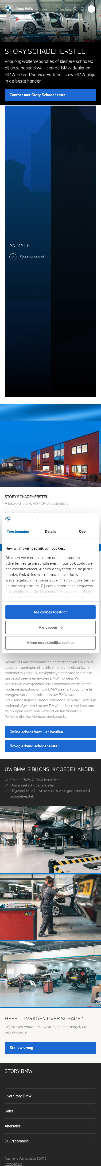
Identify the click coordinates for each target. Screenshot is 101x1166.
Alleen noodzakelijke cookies (50, 643)
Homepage (13, 19)
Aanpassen (48, 627)
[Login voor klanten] (82, 9)
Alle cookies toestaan (51, 612)
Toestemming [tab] (18, 531)
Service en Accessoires (43, 19)
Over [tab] (83, 531)
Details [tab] (50, 531)
